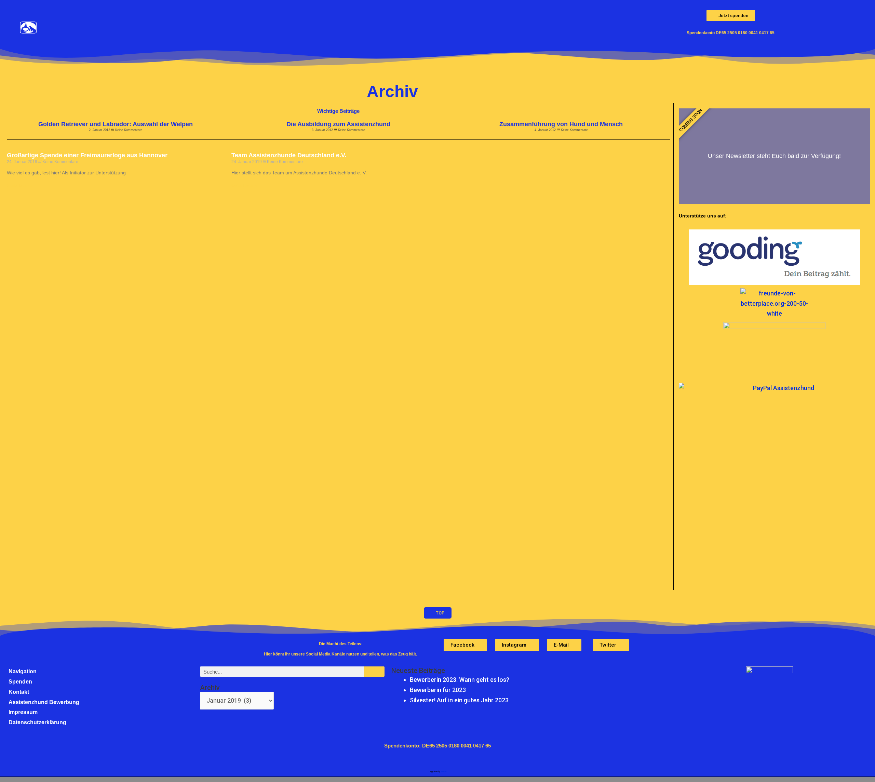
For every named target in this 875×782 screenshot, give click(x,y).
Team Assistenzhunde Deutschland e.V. (288, 155)
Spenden (20, 682)
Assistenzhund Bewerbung (44, 702)
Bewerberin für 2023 (438, 689)
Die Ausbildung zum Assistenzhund (338, 124)
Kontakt (19, 692)
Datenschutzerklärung (37, 722)
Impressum (23, 712)
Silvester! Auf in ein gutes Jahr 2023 (459, 700)
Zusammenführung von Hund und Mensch (561, 124)
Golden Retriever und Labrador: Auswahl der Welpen (115, 124)
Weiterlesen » (19, 185)
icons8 (443, 771)
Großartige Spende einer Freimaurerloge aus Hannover (87, 155)
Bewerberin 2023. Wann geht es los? (459, 679)
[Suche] (374, 671)
